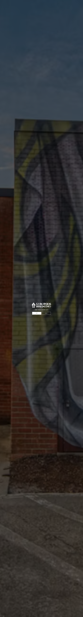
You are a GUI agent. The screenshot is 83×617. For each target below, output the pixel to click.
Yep (37, 313)
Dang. (46, 313)
